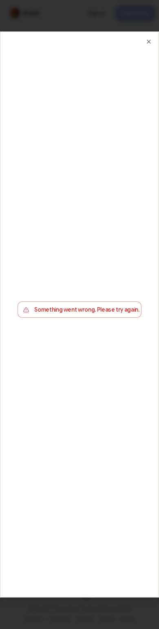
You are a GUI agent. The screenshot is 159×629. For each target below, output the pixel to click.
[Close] (149, 41)
